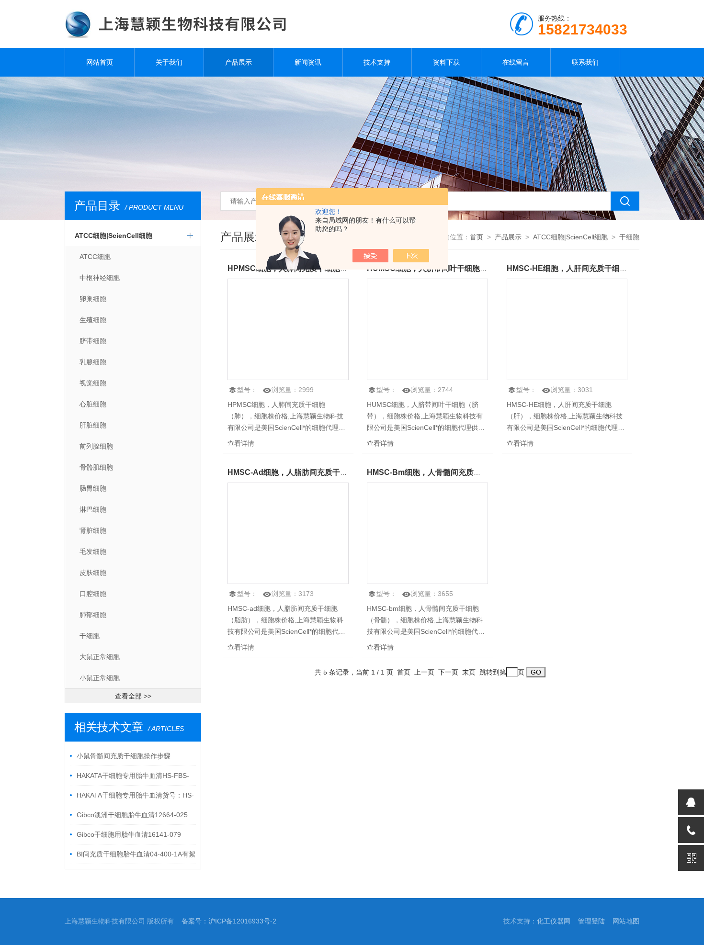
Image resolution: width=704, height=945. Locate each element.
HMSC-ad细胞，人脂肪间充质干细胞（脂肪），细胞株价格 (329, 472)
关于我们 (169, 62)
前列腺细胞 (96, 446)
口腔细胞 (92, 593)
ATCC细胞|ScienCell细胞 (113, 235)
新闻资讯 (308, 62)
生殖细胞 (92, 320)
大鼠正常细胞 (99, 657)
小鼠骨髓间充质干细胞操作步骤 (123, 756)
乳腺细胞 (92, 362)
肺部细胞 (92, 615)
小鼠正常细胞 (99, 678)
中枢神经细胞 (99, 277)
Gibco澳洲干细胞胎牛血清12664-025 (132, 815)
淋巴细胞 (92, 509)
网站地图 (626, 921)
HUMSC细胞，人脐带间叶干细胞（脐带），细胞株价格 (461, 268)
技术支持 (376, 62)
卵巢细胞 (92, 299)
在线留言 (515, 62)
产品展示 (238, 62)
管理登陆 (591, 921)
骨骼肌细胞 (96, 467)
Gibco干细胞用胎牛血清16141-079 (129, 834)
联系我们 (585, 62)
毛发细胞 (92, 551)
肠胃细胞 (92, 488)
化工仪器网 (553, 921)
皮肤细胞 (92, 572)
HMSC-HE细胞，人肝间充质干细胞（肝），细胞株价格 (601, 268)
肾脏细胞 (92, 530)
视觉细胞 (92, 383)
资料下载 (446, 62)
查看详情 (240, 443)
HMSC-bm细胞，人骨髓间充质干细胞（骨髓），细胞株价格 (470, 472)
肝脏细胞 (92, 425)
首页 (476, 237)
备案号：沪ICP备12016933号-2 (229, 921)
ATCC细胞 (95, 256)
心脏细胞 (92, 404)
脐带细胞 (92, 341)
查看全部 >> (133, 696)
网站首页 (99, 62)
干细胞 (89, 636)
